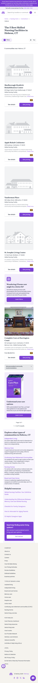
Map (34, 40)
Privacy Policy (9, 651)
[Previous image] (6, 321)
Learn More (19, 299)
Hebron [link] (7, 21)
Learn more (19, 415)
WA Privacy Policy (10, 657)
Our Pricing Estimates (11, 567)
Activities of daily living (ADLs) (13, 643)
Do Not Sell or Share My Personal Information (17, 660)
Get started (19, 536)
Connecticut (24, 19)
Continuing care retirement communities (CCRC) (18, 606)
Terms (6, 664)
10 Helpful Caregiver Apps (13, 516)
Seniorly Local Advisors (11, 637)
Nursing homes (9, 610)
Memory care (8, 594)
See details (11, 104)
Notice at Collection (10, 654)
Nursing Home (14, 19)
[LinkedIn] (24, 678)
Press (6, 560)
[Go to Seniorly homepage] (11, 674)
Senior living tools (9, 627)
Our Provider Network (11, 633)
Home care (8, 597)
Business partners (10, 576)
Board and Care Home (12, 478)
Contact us (8, 554)
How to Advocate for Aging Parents (16, 511)
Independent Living (11, 438)
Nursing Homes (10, 467)
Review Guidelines (10, 570)
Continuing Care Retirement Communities (18, 457)
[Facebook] (14, 678)
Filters (7, 40)
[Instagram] (17, 678)
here (31, 5)
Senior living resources (11, 624)
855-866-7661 (28, 8)
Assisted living (9, 584)
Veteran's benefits (10, 640)
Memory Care (9, 448)
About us (7, 551)
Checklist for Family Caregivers (15, 506)
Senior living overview (11, 613)
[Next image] (31, 321)
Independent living (10, 587)
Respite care (8, 600)
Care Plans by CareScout (12, 621)
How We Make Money (11, 564)
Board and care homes (11, 591)
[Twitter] (20, 678)
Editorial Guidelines (10, 573)
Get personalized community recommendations (14, 367)
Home (6, 19)
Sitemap (26, 673)
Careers (7, 557)
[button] (31, 12)
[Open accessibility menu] (3, 666)
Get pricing (26, 104)
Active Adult (8, 603)
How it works (8, 630)
